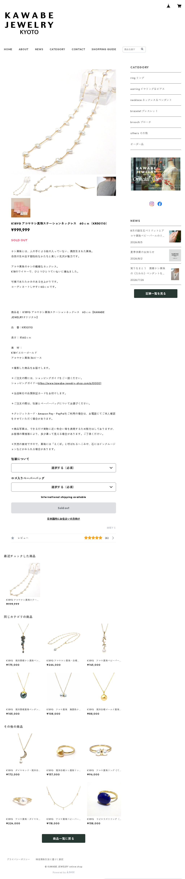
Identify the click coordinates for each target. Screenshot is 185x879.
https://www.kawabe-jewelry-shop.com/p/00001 (69, 383)
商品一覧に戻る (63, 838)
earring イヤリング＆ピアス (147, 89)
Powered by (60, 872)
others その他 (139, 133)
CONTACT (78, 49)
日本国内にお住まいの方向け (63, 518)
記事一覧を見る (156, 293)
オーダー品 (137, 144)
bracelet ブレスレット (144, 111)
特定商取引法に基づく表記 (50, 859)
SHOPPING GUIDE (104, 49)
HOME (8, 49)
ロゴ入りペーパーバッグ (28, 478)
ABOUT (24, 49)
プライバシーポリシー (18, 859)
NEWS (39, 49)
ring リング (137, 78)
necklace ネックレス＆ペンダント (151, 100)
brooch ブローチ (140, 122)
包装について (20, 459)
